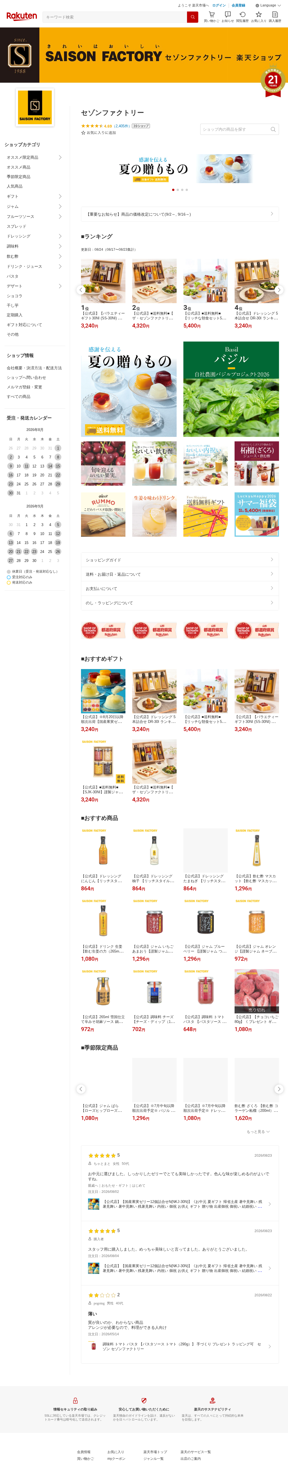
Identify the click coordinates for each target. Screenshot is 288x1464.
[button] (268, 5)
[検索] (192, 17)
